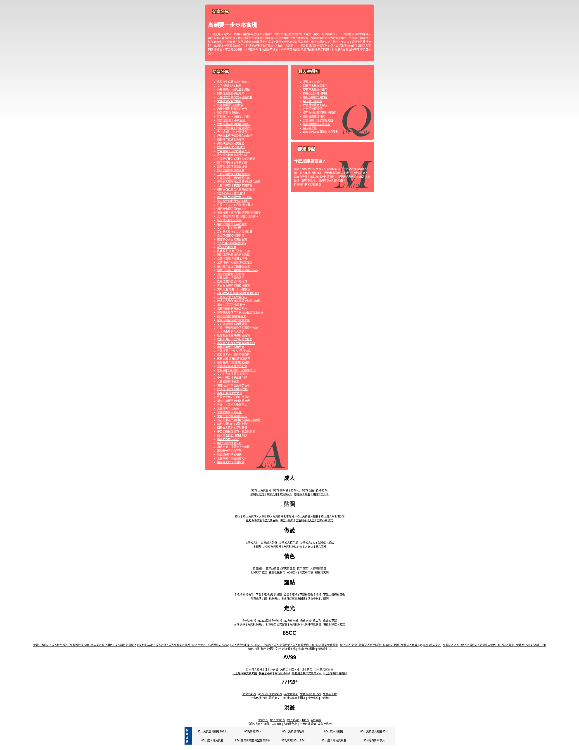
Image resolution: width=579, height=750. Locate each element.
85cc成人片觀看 (334, 731)
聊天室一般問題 (312, 101)
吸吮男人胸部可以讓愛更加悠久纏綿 (239, 181)
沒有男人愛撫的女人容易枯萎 (234, 231)
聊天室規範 (310, 128)
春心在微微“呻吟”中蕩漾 (231, 316)
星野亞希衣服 (254, 520)
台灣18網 (239, 624)
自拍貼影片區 (320, 494)
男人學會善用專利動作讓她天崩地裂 (239, 420)
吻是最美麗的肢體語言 (230, 347)
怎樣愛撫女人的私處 (229, 412)
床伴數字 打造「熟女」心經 (233, 251)
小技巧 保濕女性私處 (229, 393)
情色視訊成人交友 (334, 624)
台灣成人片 (252, 542)
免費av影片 (249, 620)
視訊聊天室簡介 (312, 82)
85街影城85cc (252, 731)
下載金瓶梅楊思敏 (334, 594)
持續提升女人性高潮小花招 (233, 116)
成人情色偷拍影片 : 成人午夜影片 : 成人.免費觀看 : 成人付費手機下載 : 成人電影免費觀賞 (284, 645)
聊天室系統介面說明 (315, 85)
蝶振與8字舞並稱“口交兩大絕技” (236, 370)
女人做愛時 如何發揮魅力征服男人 (238, 216)
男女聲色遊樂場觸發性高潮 (233, 285)
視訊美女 (274, 598)
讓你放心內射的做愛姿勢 (232, 239)
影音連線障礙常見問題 (316, 124)
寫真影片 (258, 568)
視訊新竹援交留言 (276, 624)
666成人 (292, 572)
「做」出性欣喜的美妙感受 (233, 174)
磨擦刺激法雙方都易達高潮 (233, 335)
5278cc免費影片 (261, 490)
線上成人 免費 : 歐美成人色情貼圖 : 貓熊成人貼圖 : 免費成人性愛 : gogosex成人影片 (390, 645)
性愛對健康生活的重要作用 (233, 178)
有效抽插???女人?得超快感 (234, 351)
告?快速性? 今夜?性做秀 (232, 132)
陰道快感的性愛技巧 (229, 443)
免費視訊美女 (255, 624)
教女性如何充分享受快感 (232, 155)
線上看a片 (293, 720)
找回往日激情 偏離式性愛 (232, 258)
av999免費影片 (272, 546)
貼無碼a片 (286, 494)
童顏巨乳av (325, 724)
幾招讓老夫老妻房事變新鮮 (233, 354)
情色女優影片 (269, 649)
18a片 (305, 720)
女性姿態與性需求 (228, 381)
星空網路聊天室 (305, 520)
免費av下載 (330, 620)
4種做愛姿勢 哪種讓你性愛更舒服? (238, 293)
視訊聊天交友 (259, 572)
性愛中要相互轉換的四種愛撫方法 (237, 327)
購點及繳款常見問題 (315, 97)
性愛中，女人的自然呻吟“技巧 (235, 205)
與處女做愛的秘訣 (228, 439)
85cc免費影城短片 (293, 731)
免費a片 (263, 720)
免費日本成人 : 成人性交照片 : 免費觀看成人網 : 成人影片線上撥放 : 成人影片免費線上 (84, 645)
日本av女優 (271, 669)
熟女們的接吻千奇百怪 (230, 274)
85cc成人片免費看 (212, 740)
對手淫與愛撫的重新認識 (232, 162)
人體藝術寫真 (318, 568)
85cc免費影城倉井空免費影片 (253, 740)
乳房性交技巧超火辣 (229, 220)
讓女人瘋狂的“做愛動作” (231, 304)
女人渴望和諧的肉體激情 (232, 324)
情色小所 (253, 649)
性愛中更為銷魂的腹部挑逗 (233, 124)
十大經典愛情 (308, 724)
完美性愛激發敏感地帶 (230, 93)
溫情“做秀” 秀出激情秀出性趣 (234, 262)
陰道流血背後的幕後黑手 (232, 224)
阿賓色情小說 (259, 598)
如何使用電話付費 (314, 116)
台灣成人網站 (326, 542)
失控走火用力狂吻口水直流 (233, 397)
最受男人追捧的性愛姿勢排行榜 (236, 343)
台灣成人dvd (308, 542)
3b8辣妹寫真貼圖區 (294, 598)
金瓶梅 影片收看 (244, 594)
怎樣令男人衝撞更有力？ (232, 458)
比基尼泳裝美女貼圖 (245, 673)
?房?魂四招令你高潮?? (231, 193)
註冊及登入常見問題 (315, 93)
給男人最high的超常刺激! (232, 424)
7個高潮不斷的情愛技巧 (231, 243)
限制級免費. (257, 494)
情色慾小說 (266, 673)
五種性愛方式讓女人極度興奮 (234, 97)
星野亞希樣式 (325, 520)
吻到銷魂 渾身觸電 (228, 112)
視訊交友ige (254, 724)
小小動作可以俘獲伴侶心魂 (233, 266)
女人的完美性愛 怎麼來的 (232, 374)
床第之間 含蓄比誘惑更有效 (233, 358)
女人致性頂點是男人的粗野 (233, 201)
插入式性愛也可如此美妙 (232, 435)
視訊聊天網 (322, 572)
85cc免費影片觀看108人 (212, 731)
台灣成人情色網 (288, 542)
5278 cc (295, 490)
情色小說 (313, 598)
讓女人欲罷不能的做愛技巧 (233, 400)
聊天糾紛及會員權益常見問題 (320, 132)
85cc (237, 516)
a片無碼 (316, 720)
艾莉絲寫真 (272, 568)
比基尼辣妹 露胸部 (335, 673)
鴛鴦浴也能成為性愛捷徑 (232, 166)
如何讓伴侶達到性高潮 (230, 139)
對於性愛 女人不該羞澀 (231, 120)
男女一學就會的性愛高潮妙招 (234, 128)
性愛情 (257, 546)
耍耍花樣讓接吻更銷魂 (230, 235)
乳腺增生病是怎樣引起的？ (233, 82)
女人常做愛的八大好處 (230, 331)
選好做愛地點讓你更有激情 (233, 254)
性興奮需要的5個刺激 (230, 105)
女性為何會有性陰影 (229, 101)
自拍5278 (322, 490)
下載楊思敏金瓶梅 (310, 594)
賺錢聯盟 (315, 184)
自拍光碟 (272, 494)
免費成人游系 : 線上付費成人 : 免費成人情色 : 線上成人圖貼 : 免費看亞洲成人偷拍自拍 (494, 645)
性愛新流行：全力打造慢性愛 (234, 339)
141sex (308, 546)
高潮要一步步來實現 (229, 450)
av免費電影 (291, 620)
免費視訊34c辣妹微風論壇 (305, 624)
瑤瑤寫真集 (288, 568)
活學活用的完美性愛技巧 (232, 281)
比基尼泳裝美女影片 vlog (307, 673)
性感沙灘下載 (287, 649)
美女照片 (321, 546)
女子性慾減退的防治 (229, 85)
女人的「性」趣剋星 (229, 228)
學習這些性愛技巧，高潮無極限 (236, 431)
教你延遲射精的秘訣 (229, 454)
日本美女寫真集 (323, 669)
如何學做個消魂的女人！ (232, 208)
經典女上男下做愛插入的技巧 (234, 135)
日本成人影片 (254, 669)
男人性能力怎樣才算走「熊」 (234, 197)
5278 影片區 (280, 490)
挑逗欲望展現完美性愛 (230, 143)
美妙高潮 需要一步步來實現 (233, 289)
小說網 (324, 598)
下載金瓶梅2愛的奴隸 (269, 594)
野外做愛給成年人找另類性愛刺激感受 (240, 312)
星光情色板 (271, 520)
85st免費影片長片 (374, 740)
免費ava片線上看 (310, 620)
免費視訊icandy (292, 546)
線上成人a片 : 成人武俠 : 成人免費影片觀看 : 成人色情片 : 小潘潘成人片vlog (183, 645)
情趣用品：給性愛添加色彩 (233, 385)
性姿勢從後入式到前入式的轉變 (236, 158)
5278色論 (308, 490)
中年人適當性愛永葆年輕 (232, 377)
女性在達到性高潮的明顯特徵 (234, 185)
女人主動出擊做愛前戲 (230, 170)
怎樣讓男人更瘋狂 (228, 408)
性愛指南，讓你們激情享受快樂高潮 (239, 212)
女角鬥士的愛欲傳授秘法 (232, 416)
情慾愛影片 (324, 649)
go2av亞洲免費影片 (270, 620)
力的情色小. (290, 724)
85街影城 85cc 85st (293, 740)
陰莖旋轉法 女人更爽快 (231, 147)
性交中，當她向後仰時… (232, 404)
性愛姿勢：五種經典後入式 (233, 151)
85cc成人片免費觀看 (333, 740)
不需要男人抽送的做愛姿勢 (233, 362)
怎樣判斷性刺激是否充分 (232, 109)
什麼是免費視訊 (312, 109)
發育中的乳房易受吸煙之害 (233, 320)
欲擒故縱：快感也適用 (230, 278)
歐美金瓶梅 (290, 594)
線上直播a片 (277, 720)
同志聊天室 (306, 572)
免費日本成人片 (289, 669)
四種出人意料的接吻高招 (232, 427)
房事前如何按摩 (226, 247)
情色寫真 (302, 568)
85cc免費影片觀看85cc (374, 731)
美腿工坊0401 (272, 724)
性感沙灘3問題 (307, 649)
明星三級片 (287, 520)
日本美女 (306, 669)
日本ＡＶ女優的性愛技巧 (232, 297)
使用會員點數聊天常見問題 (319, 112)
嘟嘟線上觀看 (302, 494)
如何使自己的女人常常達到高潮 (236, 189)
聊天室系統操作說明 (315, 89)
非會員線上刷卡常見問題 (318, 120)
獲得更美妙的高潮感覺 (230, 462)
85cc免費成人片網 (253, 516)
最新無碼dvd (282, 673)
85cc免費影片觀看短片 (280, 516)
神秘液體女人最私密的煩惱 (233, 89)
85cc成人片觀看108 (332, 516)
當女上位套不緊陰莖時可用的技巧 (237, 270)
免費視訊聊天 (277, 572)
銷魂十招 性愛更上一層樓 (233, 447)
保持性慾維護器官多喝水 (232, 366)
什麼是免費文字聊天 (315, 105)
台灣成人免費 (269, 542)
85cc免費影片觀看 (307, 516)
